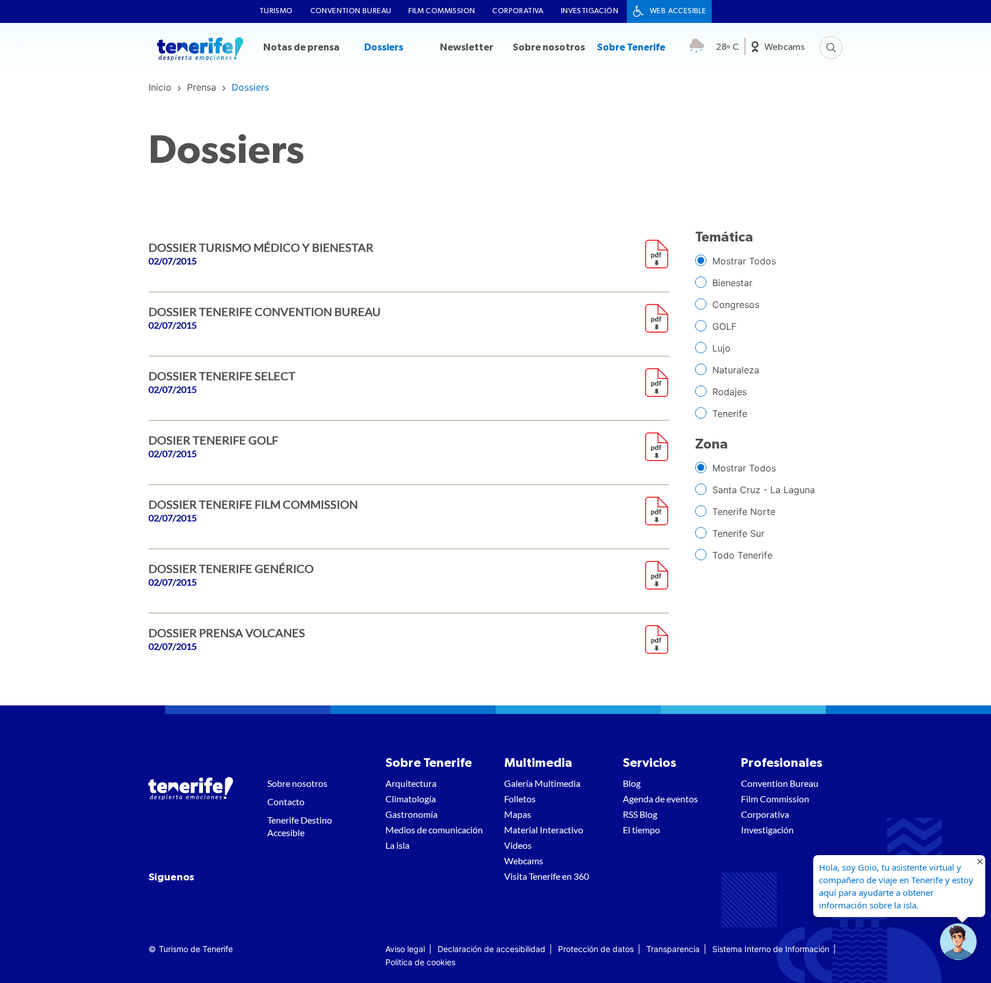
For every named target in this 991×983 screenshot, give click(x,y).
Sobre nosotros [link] (297, 783)
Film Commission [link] (441, 11)
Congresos (735, 304)
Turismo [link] (276, 11)
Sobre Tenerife (631, 47)
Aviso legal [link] (405, 949)
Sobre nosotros (549, 47)
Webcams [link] (784, 47)
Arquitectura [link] (410, 783)
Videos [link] (518, 845)
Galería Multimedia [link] (542, 783)
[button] (958, 941)
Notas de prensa (301, 47)
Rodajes (729, 391)
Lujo (721, 348)
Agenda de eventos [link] (660, 798)
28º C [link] (727, 47)
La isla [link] (397, 845)
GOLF (724, 326)
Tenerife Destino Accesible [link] (299, 826)
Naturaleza (735, 370)
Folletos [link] (520, 798)
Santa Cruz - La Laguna (763, 490)
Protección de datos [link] (596, 949)
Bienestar (732, 282)
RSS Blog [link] (640, 814)
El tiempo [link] (641, 829)
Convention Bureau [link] (351, 11)
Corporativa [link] (517, 11)
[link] (160, 87)
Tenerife (729, 413)
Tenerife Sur (738, 533)
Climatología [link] (410, 798)
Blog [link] (632, 783)
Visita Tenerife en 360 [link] (546, 876)
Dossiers (383, 47)
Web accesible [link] (678, 11)
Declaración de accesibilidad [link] (491, 949)
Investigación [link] (589, 11)
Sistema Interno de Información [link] (770, 949)
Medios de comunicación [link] (434, 829)
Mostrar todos (744, 261)
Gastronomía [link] (411, 814)
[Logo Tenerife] (200, 50)
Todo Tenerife (742, 555)
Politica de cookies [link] (420, 962)
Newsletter (466, 47)
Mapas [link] (517, 814)
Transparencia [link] (673, 949)
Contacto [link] (286, 801)
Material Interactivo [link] (543, 829)
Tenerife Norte (743, 511)
